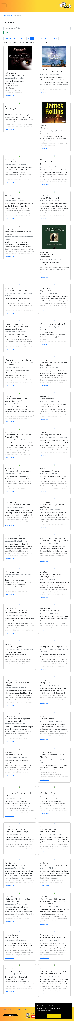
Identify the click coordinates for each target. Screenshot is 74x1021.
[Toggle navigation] (4, 5)
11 (36, 38)
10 (32, 38)
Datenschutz (16, 1009)
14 (49, 38)
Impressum (7, 1009)
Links (25, 1009)
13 (45, 38)
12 (41, 38)
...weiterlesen (9, 96)
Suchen (7, 32)
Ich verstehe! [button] (54, 1015)
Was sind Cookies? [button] (44, 1011)
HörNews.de (7, 15)
